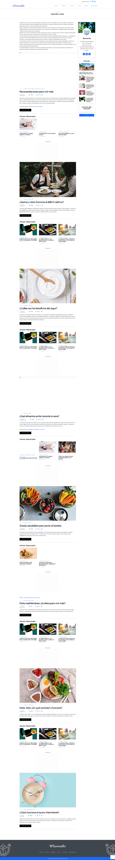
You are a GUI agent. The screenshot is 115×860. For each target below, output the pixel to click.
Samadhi (22, 311)
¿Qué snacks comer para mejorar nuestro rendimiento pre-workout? (47, 564)
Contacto (86, 5)
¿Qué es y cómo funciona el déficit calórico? (42, 202)
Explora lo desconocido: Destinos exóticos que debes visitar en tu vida (86, 73)
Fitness (56, 5)
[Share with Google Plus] (40, 95)
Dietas (68, 131)
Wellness (64, 5)
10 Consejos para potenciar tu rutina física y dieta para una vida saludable (66, 240)
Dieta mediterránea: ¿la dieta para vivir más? (66, 134)
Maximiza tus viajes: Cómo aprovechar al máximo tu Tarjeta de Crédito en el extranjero (90, 79)
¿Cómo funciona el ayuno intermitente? (39, 812)
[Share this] (36, 95)
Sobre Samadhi (94, 5)
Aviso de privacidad (63, 858)
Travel (79, 5)
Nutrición (72, 5)
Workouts (47, 561)
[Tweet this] (38, 95)
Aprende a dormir (34, 88)
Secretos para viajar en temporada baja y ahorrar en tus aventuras (90, 86)
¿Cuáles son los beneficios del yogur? (38, 308)
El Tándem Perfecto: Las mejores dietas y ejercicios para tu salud (46, 240)
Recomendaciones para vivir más (36, 91)
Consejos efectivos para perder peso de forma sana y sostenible (28, 239)
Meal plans (23, 561)
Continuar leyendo (25, 215)
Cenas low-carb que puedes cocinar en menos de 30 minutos (65, 458)
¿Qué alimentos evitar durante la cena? (47, 134)
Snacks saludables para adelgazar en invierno (26, 563)
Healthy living (41, 88)
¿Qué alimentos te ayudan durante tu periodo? (26, 134)
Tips (27, 131)
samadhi (22, 94)
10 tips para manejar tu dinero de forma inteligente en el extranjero (90, 93)
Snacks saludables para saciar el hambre (40, 525)
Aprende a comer (27, 88)
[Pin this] (42, 95)
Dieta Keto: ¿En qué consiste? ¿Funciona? (41, 707)
